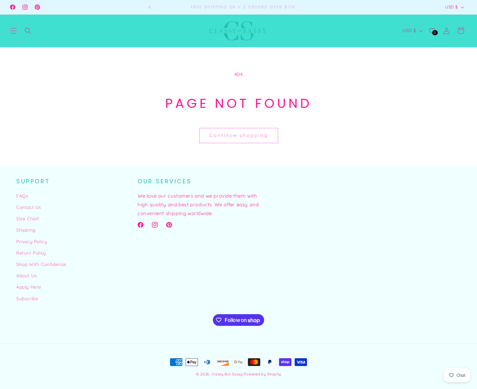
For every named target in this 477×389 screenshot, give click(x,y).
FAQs (22, 196)
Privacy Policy (31, 242)
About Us (26, 276)
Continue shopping (238, 135)
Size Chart (27, 219)
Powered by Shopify (262, 374)
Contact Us (28, 207)
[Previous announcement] (149, 7)
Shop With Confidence (41, 264)
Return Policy (31, 253)
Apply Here (28, 287)
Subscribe (27, 299)
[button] (13, 31)
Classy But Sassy (227, 374)
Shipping (26, 230)
